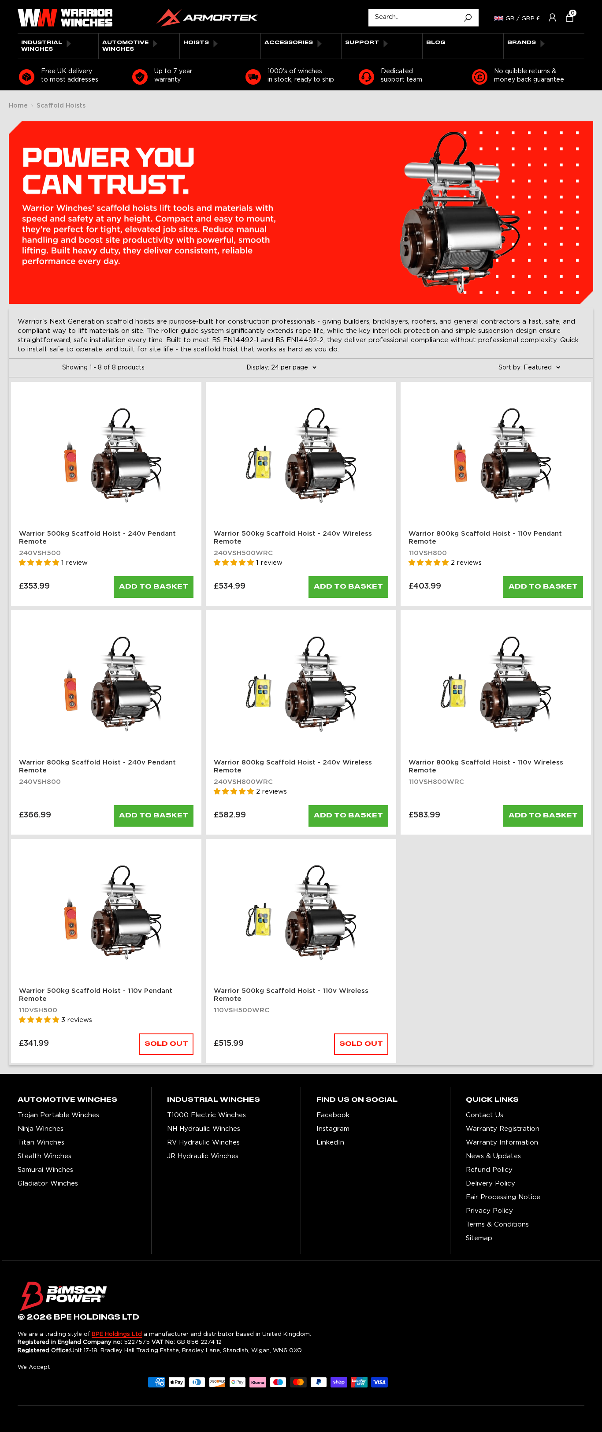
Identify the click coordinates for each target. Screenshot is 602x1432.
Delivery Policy (490, 1183)
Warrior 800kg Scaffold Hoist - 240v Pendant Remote (97, 766)
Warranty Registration (502, 1129)
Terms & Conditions (497, 1224)
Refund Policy (489, 1170)
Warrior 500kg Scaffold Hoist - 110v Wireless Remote (291, 995)
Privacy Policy (489, 1211)
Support (362, 42)
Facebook (332, 1115)
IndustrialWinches (41, 46)
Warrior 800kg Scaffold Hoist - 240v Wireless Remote (293, 766)
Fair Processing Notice (503, 1197)
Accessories (288, 42)
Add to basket (153, 587)
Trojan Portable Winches (58, 1115)
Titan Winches (41, 1142)
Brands (521, 42)
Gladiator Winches (48, 1183)
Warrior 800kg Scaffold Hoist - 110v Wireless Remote (486, 766)
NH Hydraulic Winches (203, 1129)
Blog (436, 42)
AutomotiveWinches (125, 46)
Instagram (332, 1129)
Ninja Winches (40, 1129)
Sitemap (479, 1238)
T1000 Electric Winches (206, 1115)
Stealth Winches (44, 1156)
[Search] (468, 17)
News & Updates (493, 1156)
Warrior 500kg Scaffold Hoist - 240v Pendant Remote (97, 537)
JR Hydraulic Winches (202, 1156)
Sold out (166, 1044)
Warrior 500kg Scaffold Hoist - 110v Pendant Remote (95, 995)
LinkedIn (330, 1142)
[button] (566, 17)
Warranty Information (502, 1142)
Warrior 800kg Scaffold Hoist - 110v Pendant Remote (485, 537)
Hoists (196, 42)
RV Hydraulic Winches (203, 1142)
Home (18, 106)
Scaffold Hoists (61, 106)
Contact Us (484, 1115)
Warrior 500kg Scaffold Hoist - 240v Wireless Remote (293, 537)
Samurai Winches (45, 1170)
